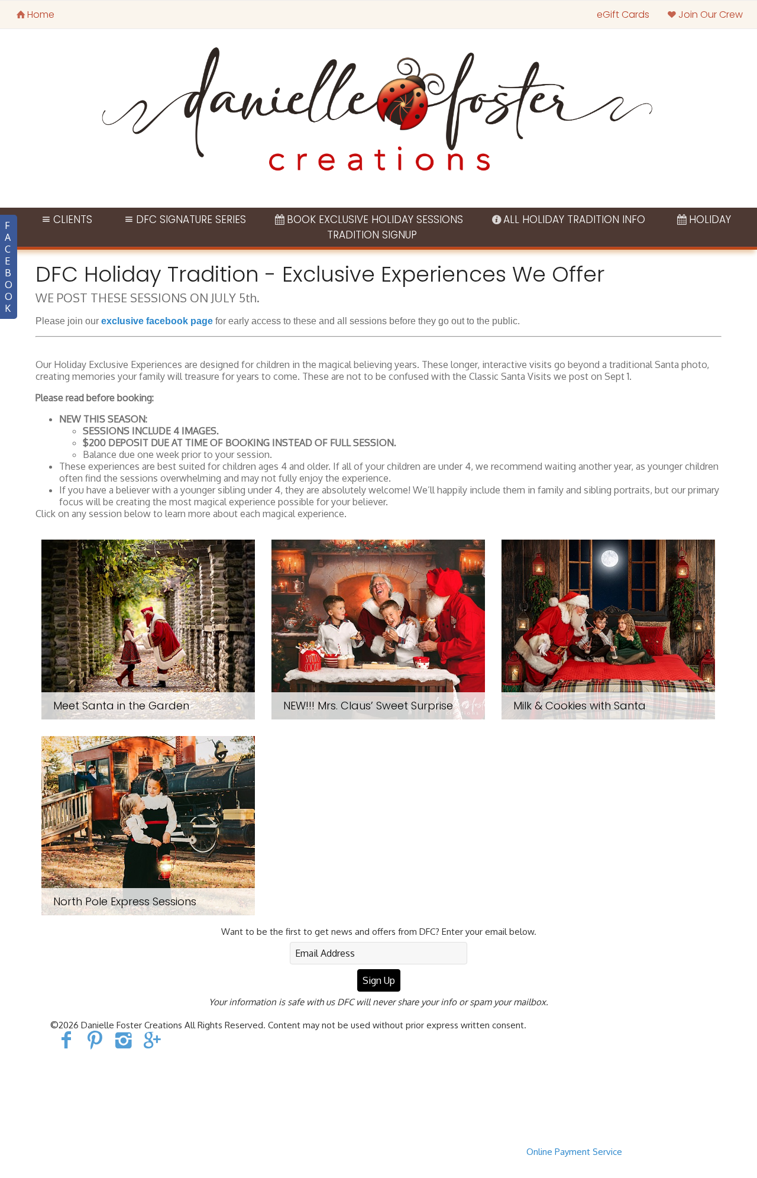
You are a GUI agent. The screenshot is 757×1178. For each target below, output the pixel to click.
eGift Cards (623, 14)
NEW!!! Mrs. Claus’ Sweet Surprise (368, 705)
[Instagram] (124, 1039)
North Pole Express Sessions (124, 901)
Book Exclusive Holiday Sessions (375, 219)
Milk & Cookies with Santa (579, 705)
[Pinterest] (95, 1039)
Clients (72, 219)
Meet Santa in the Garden (121, 705)
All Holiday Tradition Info (574, 219)
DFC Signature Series (191, 219)
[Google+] (153, 1039)
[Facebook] (66, 1039)
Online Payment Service (574, 1151)
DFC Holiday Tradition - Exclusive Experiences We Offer (319, 274)
